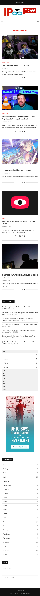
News (20, 522)
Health (20, 509)
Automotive (20, 465)
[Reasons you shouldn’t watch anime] (20, 151)
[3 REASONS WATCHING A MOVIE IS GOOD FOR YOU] (20, 256)
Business (20, 473)
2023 (5, 376)
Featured (20, 489)
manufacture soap (7, 568)
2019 (5, 386)
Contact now (20, 2)
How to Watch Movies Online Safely (16, 65)
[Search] (38, 21)
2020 (5, 384)
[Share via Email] (24, 77)
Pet (20, 526)
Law (20, 517)
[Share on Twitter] (20, 77)
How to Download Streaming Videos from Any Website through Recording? (18, 117)
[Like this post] (15, 77)
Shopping (20, 542)
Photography (20, 530)
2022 (5, 378)
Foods (20, 497)
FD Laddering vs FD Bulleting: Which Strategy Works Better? (20, 324)
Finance (20, 493)
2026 (5, 352)
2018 (5, 389)
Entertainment (20, 485)
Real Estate (20, 534)
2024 (5, 373)
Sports (20, 546)
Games (20, 501)
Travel (20, 554)
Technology (20, 550)
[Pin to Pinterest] (22, 77)
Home (20, 513)
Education (20, 481)
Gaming (20, 505)
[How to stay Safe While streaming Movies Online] (20, 203)
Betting (20, 469)
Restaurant (20, 538)
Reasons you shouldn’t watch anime (16, 170)
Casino (20, 477)
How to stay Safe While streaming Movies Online (18, 222)
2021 (5, 381)
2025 (5, 370)
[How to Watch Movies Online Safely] (20, 47)
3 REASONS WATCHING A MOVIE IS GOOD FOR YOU (20, 276)
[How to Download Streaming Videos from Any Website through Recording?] (20, 98)
